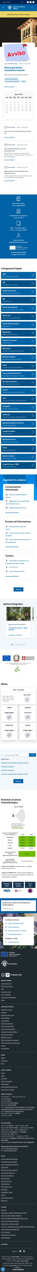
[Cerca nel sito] (32, 8)
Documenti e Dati (6, 992)
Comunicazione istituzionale (12, 81)
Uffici (2, 989)
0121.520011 (8, 1101)
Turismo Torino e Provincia (8, 1235)
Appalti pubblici (5, 1018)
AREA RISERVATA (18, 1269)
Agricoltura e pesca (6, 1010)
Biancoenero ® (13, 1265)
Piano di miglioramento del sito (10, 1165)
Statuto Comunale (6, 1181)
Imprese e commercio (7, 1035)
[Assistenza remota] (27, 1261)
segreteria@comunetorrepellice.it (14, 1111)
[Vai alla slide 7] (21, 644)
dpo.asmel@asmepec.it (10, 1150)
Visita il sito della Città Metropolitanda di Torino (14, 1218)
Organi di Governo (6, 984)
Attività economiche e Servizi (9, 1087)
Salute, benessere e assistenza (10, 1040)
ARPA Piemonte (5, 1238)
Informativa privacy (6, 1187)
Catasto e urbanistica (7, 1023)
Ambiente (4, 1012)
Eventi (3, 1073)
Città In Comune (20, 1261)
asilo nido (3, 1210)
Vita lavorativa (5, 1048)
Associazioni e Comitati (7, 1090)
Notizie (3, 1058)
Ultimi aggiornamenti (7, 1198)
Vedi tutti (18, 589)
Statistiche (4, 1201)
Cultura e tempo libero (7, 1026)
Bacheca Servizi (5, 1178)
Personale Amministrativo (8, 997)
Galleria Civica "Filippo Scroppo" (10, 1224)
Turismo (3, 1046)
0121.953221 (7, 1099)
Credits (3, 1195)
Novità (23, 81)
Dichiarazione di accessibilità (9, 1162)
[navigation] (3, 7)
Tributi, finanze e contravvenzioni (10, 1043)
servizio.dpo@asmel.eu (11, 1148)
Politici (3, 1000)
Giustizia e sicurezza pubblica (9, 1032)
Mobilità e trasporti (6, 1037)
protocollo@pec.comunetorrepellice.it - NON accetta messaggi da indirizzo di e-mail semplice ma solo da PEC (18, 1108)
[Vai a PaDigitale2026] (11, 975)
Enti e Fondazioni (6, 995)
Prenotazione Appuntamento (9, 1170)
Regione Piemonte (6, 2)
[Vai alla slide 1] (11, 644)
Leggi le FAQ (4, 1167)
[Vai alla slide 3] (15, 644)
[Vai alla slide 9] (25, 644)
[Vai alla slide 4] (16, 644)
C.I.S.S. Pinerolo (5, 1232)
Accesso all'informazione (11, 78)
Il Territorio (4, 1079)
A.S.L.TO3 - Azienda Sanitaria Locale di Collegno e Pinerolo (17, 1227)
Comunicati (4, 1061)
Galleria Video (5, 1084)
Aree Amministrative (7, 986)
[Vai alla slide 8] (23, 644)
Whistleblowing (5, 1184)
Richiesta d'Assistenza (7, 1176)
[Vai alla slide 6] (20, 644)
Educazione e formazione (8, 1029)
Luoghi (3, 1076)
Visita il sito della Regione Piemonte (11, 1216)
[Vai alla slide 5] (18, 644)
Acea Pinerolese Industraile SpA (10, 1229)
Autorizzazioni (5, 1021)
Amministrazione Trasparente (9, 1159)
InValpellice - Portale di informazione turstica (14, 1213)
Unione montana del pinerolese (10, 1221)
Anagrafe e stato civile (7, 1015)
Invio (32, 755)
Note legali (4, 1189)
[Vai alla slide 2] (13, 644)
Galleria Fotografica (6, 1081)
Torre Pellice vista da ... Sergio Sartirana (18, 629)
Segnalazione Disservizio (8, 1173)
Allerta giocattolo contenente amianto (18, 14)
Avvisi (2, 1063)
